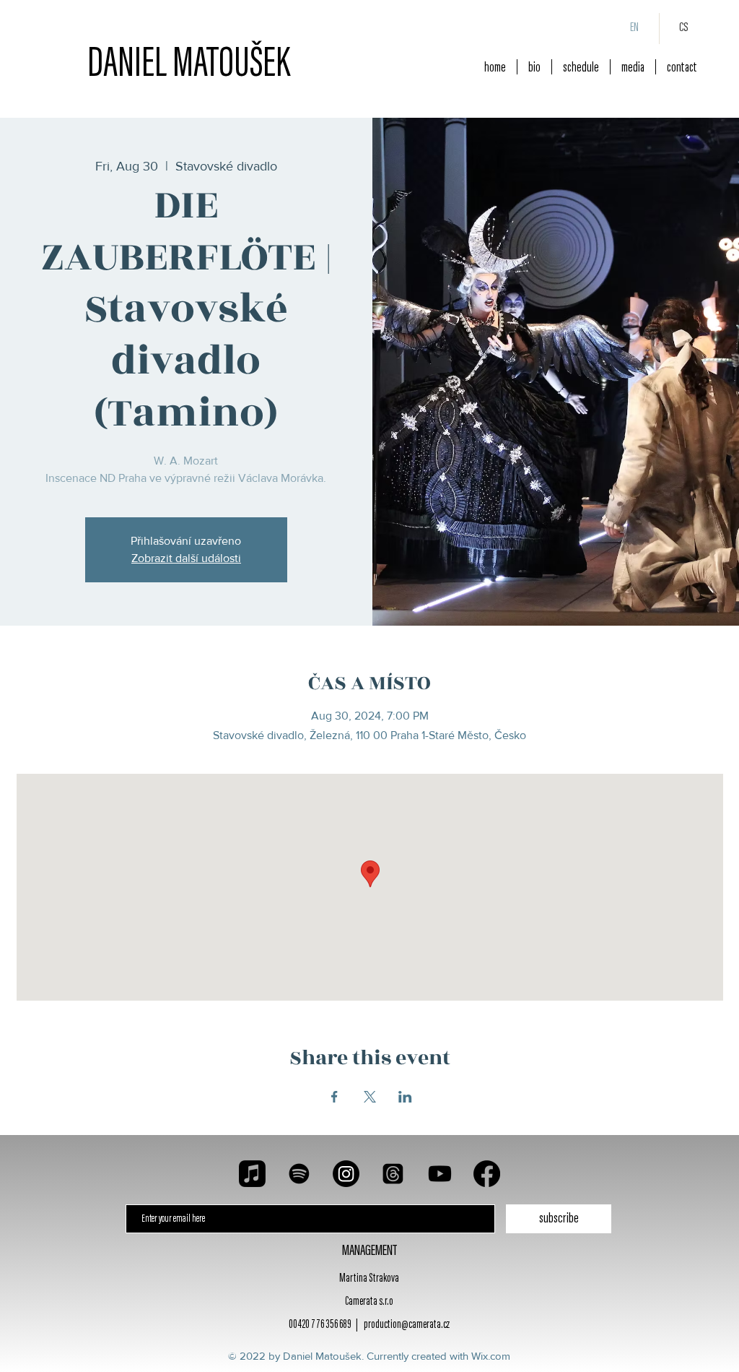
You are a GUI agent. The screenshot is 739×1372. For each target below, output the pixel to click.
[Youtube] (440, 1173)
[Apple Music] (252, 1173)
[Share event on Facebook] (334, 1097)
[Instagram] (346, 1173)
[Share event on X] (370, 1097)
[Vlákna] (393, 1173)
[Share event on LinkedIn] (405, 1097)
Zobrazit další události (186, 558)
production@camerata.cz (407, 1325)
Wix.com (490, 1356)
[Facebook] (486, 1173)
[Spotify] (299, 1173)
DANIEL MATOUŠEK (188, 65)
